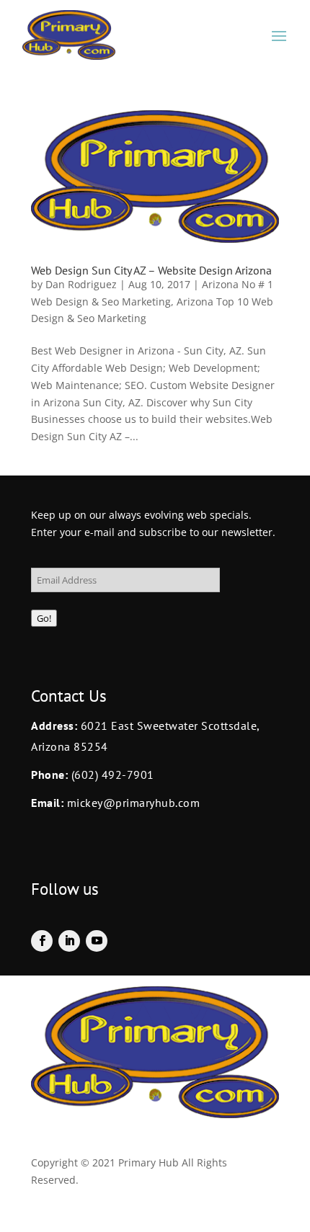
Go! (44, 618)
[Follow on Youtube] (96, 941)
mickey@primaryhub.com (131, 802)
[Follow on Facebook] (42, 941)
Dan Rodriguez (81, 284)
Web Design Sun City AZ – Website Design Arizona (151, 270)
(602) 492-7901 (112, 774)
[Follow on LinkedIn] (69, 941)
